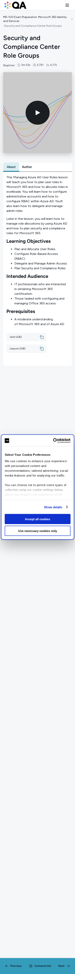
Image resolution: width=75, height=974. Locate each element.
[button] (67, 5)
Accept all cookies (37, 519)
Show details (53, 507)
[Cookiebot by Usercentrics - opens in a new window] (53, 440)
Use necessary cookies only (37, 530)
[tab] (11, 167)
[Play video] (38, 113)
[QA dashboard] (15, 5)
